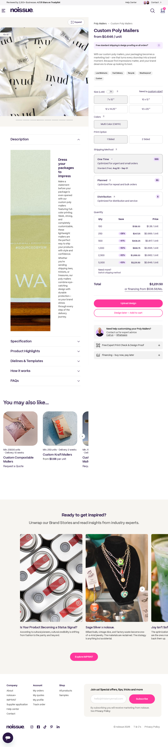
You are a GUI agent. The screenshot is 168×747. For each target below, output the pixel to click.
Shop (62, 685)
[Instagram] (31, 727)
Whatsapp (121, 335)
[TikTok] (45, 727)
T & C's (137, 727)
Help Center (130, 2)
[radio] (111, 99)
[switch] (110, 92)
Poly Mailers (100, 24)
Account (37, 685)
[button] (44, 72)
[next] (82, 436)
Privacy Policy (102, 711)
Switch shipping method (109, 273)
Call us (109, 335)
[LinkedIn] (58, 727)
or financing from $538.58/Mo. (144, 289)
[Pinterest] (51, 727)
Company (12, 685)
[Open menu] (4, 10)
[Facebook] (38, 727)
